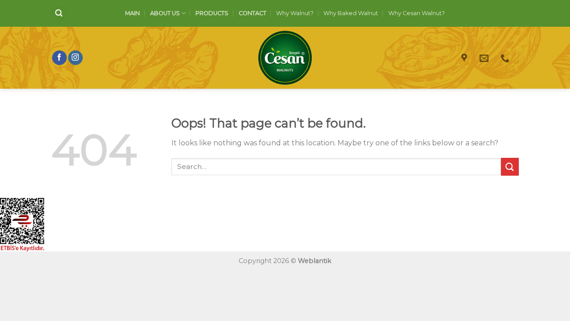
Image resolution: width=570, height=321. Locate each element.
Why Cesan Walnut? (416, 13)
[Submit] (510, 166)
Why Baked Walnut (350, 13)
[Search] (59, 13)
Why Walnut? (295, 13)
